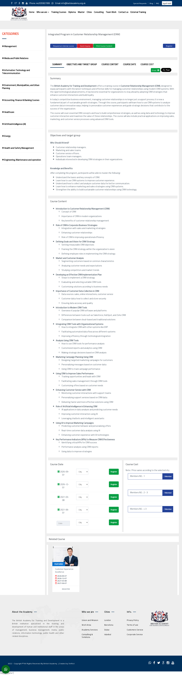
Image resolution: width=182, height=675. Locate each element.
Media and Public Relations (16, 58)
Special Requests (140, 3)
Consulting (99, 12)
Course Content (110, 64)
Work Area (86, 625)
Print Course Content (104, 46)
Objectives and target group (82, 64)
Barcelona (108, 625)
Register (169, 46)
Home (31, 12)
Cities (89, 12)
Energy (7, 136)
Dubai (106, 629)
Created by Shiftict (67, 663)
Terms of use (132, 625)
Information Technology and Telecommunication (16, 71)
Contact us (123, 12)
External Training (138, 12)
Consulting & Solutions (87, 636)
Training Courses (58, 12)
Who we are (42, 12)
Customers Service (135, 629)
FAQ (157, 3)
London (107, 620)
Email (154, 70)
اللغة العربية (167, 3)
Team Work (111, 12)
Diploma (72, 12)
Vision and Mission (90, 620)
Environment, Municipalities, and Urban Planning (20, 86)
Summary (57, 64)
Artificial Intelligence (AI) (15, 124)
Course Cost (147, 64)
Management (10, 46)
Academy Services (90, 629)
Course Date (129, 64)
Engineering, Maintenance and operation (22, 160)
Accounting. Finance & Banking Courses (21, 100)
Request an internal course (63, 46)
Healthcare (9, 112)
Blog (151, 3)
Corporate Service (135, 634)
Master (81, 12)
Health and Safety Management (19, 148)
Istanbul (107, 634)
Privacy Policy (133, 620)
